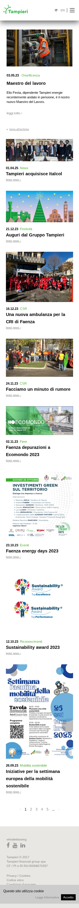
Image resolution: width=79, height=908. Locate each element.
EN (63, 10)
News (24, 168)
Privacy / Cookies (19, 875)
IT (56, 10)
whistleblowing (17, 839)
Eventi (24, 545)
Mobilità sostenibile (33, 765)
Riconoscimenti (31, 641)
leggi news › (13, 179)
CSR (23, 309)
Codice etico (15, 880)
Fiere (23, 441)
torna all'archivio (19, 129)
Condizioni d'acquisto (21, 884)
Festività (26, 229)
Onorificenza (31, 75)
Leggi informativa (47, 897)
